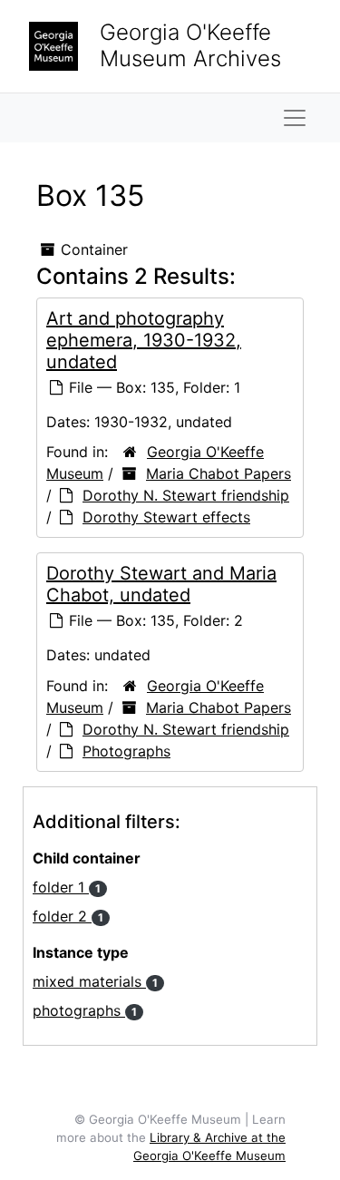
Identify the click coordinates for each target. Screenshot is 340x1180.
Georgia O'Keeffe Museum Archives (190, 45)
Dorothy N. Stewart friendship (186, 495)
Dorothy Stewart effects (166, 517)
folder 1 (67, 887)
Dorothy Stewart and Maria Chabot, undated (161, 584)
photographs (85, 1010)
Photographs (126, 751)
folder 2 (68, 916)
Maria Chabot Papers (218, 473)
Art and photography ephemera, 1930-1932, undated (143, 340)
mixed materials (95, 981)
